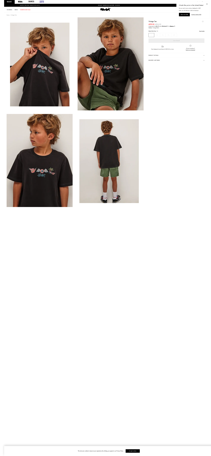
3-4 (157, 35)
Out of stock (176, 40)
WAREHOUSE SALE (25, 10)
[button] (9, 2)
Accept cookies (132, 451)
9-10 (174, 35)
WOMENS (9, 10)
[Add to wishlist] (202, 21)
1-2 (151, 35)
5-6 (162, 35)
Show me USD (184, 14)
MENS (16, 10)
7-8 (168, 35)
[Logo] (105, 11)
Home (8, 15)
